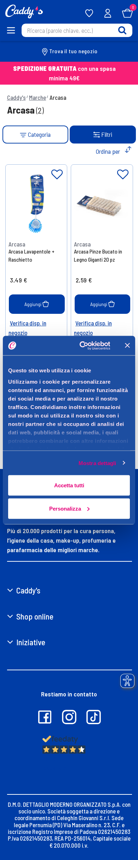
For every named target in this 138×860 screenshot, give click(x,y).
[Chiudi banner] (127, 345)
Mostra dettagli (97, 463)
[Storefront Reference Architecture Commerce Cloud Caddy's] (24, 10)
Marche (37, 97)
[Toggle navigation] (10, 30)
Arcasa (58, 97)
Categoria (39, 134)
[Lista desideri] (56, 174)
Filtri (106, 134)
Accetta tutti (69, 485)
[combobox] (77, 30)
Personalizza (65, 508)
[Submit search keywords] (122, 30)
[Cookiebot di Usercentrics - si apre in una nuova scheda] (82, 345)
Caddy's (16, 97)
